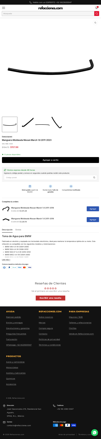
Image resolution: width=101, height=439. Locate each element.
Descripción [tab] (7, 230)
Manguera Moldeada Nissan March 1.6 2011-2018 (32, 208)
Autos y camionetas (15, 362)
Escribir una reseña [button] (50, 298)
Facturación (11, 339)
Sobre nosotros (46, 317)
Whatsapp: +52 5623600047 (19, 345)
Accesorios (11, 384)
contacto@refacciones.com (19, 425)
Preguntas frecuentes (16, 334)
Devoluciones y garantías (18, 328)
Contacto (43, 334)
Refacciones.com (18, 398)
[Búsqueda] (96, 13)
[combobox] (48, 13)
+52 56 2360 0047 (65, 409)
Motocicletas (12, 367)
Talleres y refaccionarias (80, 323)
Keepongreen (7, 136)
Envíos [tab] (18, 230)
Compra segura (46, 328)
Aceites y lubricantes (16, 373)
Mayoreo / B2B (76, 317)
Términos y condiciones (50, 345)
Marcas (42, 323)
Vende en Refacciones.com (81, 334)
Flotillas (72, 328)
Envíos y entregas (14, 323)
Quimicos (10, 378)
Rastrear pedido (13, 317)
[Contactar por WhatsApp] (94, 432)
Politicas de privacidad (49, 339)
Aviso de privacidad (67, 434)
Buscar (94, 177)
